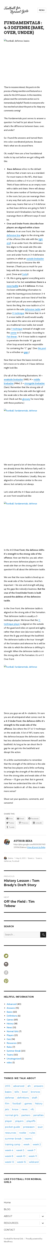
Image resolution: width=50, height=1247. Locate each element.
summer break (13, 1138)
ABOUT (8, 1216)
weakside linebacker (13, 379)
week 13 (9, 1162)
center (13, 332)
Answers (11, 1008)
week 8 (9, 1156)
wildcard (34, 1162)
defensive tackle (33, 309)
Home (7, 1202)
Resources (12, 1043)
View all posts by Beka (36, 847)
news (24, 1109)
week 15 (21, 1162)
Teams (10, 1054)
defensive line (13, 235)
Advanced (11, 1004)
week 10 (20, 1156)
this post (42, 348)
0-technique (18, 313)
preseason (29, 1127)
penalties (38, 1115)
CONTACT (9, 1229)
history (38, 1103)
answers (38, 1086)
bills (17, 1092)
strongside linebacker (34, 383)
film (7, 1103)
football (15, 861)
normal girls (11, 1115)
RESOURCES (11, 1223)
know (15, 1109)
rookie (22, 1132)
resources (10, 1132)
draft (34, 1097)
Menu (42, 10)
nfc (32, 1109)
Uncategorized (14, 1058)
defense (7, 861)
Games (10, 1019)
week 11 (33, 1156)
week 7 (31, 1150)
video (9, 1062)
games (28, 1103)
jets (7, 1109)
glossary (26, 399)
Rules (9, 1047)
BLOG (7, 1209)
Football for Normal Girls (13, 1239)
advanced (18, 1086)
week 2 (37, 1144)
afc (29, 1086)
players (19, 1121)
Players (10, 1035)
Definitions (12, 1015)
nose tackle (12, 286)
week (26, 1144)
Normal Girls (12, 1031)
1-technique (16, 328)
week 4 (9, 1150)
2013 (7, 1086)
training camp (12, 1144)
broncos (35, 1092)
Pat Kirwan (12, 336)
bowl (25, 1092)
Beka (10, 858)
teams (28, 1138)
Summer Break (14, 1051)
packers (25, 1115)
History (10, 1023)
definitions (23, 1097)
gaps (26, 352)
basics (39, 858)
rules (32, 1132)
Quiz (9, 1039)
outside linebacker (35, 258)
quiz (40, 1127)
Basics (31, 858)
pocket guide (12, 1127)
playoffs (31, 1121)
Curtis (24, 274)
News (9, 1027)
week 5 (20, 1150)
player (8, 1121)
